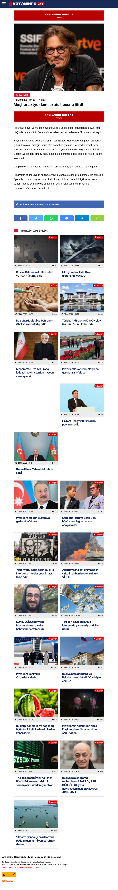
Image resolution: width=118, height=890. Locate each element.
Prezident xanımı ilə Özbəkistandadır (28, 675)
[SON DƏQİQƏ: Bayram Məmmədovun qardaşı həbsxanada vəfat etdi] (36, 601)
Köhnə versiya (54, 857)
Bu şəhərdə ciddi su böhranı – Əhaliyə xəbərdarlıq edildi (34, 322)
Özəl (55, 285)
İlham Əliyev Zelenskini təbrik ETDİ (34, 471)
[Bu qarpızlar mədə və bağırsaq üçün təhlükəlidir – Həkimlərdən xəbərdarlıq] (36, 705)
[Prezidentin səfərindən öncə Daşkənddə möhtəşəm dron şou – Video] (82, 705)
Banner (23, 95)
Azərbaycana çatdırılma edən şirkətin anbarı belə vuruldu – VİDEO (80, 573)
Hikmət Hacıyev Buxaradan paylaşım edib (79, 422)
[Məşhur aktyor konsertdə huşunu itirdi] (59, 57)
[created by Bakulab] (7, 881)
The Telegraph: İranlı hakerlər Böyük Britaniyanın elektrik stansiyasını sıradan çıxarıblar (34, 781)
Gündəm (99, 285)
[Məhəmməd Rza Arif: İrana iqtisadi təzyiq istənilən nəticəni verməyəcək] (36, 348)
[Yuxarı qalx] (109, 881)
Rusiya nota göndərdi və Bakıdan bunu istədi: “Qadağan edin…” (81, 677)
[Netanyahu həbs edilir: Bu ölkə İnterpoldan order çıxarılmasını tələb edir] (36, 549)
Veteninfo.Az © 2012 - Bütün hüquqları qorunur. (20, 867)
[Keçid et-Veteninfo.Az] (26, 3)
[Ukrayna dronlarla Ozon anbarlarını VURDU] (82, 251)
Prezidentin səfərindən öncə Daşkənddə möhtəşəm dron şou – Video (79, 729)
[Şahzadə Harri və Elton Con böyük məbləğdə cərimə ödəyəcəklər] (82, 497)
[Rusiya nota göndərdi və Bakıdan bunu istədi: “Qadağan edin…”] (82, 653)
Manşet (54, 237)
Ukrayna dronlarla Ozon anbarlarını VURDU (76, 273)
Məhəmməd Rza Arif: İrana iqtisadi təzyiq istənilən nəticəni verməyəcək (35, 372)
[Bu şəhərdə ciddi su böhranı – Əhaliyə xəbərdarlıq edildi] (36, 299)
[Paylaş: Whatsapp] (51, 218)
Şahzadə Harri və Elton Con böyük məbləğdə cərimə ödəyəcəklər (79, 521)
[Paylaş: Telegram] (82, 218)
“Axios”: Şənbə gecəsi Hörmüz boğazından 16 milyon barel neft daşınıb (35, 840)
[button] (97, 218)
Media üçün (40, 857)
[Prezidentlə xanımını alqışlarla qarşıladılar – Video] (82, 348)
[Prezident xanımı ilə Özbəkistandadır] (36, 653)
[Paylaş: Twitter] (36, 218)
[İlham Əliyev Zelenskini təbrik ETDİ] (36, 448)
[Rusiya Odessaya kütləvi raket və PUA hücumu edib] (36, 251)
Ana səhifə (7, 857)
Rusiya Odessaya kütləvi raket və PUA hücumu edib (34, 273)
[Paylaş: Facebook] (21, 218)
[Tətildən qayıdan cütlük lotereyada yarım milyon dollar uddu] (82, 601)
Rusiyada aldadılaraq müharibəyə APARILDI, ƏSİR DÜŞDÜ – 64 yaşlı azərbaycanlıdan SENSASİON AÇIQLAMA (80, 785)
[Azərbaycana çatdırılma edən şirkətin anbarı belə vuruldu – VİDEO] (82, 549)
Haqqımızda (20, 857)
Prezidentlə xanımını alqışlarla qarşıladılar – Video (80, 370)
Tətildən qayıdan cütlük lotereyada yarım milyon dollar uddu (80, 625)
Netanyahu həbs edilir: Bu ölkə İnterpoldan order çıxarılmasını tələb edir (35, 573)
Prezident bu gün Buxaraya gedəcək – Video (33, 519)
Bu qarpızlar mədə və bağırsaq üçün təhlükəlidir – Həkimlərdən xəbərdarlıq (35, 729)
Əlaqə (30, 857)
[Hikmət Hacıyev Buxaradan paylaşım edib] (82, 400)
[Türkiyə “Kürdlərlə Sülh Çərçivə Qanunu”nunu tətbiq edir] (82, 299)
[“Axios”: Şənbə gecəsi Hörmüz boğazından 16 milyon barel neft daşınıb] (36, 816)
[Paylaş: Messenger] (67, 218)
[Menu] (5, 4)
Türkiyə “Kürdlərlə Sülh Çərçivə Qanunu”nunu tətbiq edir (81, 322)
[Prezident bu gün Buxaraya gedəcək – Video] (36, 497)
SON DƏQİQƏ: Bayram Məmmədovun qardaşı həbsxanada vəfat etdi (30, 625)
